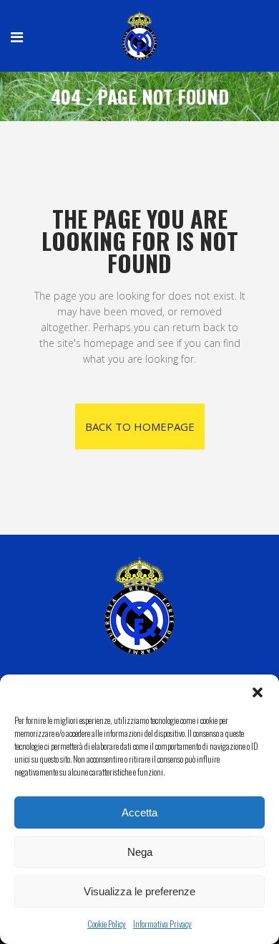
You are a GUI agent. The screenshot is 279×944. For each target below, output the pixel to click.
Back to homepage (140, 426)
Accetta (139, 812)
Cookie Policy (106, 923)
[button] (257, 692)
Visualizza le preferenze (139, 891)
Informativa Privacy (162, 923)
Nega (139, 852)
